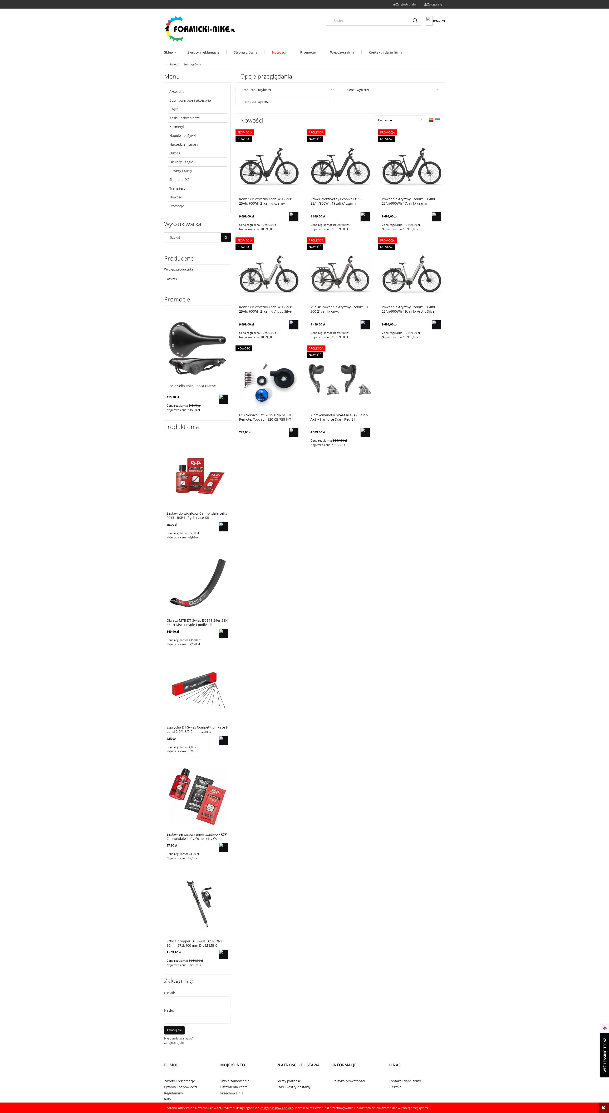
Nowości (176, 197)
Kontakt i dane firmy (405, 1081)
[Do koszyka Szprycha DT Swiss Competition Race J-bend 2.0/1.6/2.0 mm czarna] (223, 740)
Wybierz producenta (178, 269)
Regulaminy (173, 1093)
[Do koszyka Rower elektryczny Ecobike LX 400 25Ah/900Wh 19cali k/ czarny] (365, 217)
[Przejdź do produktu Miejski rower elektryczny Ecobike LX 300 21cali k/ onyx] (340, 271)
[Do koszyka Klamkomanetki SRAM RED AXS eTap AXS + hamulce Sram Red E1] (365, 432)
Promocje (176, 206)
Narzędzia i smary (183, 144)
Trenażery (177, 188)
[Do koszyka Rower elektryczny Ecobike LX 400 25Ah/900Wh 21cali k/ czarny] (294, 217)
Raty (167, 1099)
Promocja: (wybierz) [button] (256, 101)
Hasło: (169, 1010)
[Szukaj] (415, 21)
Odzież (174, 153)
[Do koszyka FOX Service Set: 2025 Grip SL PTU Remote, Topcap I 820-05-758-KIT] (294, 432)
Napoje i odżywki (182, 135)
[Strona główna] (200, 29)
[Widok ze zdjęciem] (431, 120)
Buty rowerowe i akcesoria (190, 100)
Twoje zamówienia (235, 1081)
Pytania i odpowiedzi (180, 1087)
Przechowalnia (231, 1093)
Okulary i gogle (181, 162)
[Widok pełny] (437, 120)
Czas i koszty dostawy (293, 1087)
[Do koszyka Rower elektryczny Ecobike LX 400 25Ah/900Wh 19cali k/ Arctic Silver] (436, 325)
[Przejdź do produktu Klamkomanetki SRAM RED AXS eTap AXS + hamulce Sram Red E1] (340, 379)
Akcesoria (177, 91)
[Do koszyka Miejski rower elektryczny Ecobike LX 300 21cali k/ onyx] (365, 325)
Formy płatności (289, 1081)
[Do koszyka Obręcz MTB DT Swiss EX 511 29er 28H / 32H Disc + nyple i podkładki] (223, 633)
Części (174, 109)
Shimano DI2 (179, 179)
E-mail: (169, 992)
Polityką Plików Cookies (276, 1108)
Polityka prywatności (349, 1081)
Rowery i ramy (180, 170)
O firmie (395, 1087)
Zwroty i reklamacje (179, 1081)
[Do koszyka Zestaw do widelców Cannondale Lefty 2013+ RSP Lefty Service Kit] (223, 527)
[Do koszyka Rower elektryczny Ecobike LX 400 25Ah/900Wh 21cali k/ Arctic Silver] (294, 325)
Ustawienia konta (234, 1087)
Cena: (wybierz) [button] (358, 90)
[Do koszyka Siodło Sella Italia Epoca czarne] (223, 399)
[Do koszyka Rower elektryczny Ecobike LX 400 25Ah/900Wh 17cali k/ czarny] (436, 217)
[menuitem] (172, 52)
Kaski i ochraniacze (184, 118)
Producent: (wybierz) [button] (256, 90)
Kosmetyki (177, 126)
